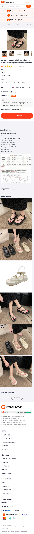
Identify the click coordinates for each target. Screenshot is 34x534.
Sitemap (24, 532)
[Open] (29, 87)
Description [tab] (5, 125)
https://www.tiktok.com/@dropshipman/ (3, 431)
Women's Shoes (17, 25)
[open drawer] (32, 2)
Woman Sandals (27, 25)
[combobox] (18, 87)
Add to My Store (17, 116)
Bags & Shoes (9, 25)
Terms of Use (5, 532)
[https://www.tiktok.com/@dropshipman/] (3, 431)
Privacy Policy (15, 532)
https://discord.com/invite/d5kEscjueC (5, 431)
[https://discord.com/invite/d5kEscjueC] (5, 431)
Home (2, 25)
